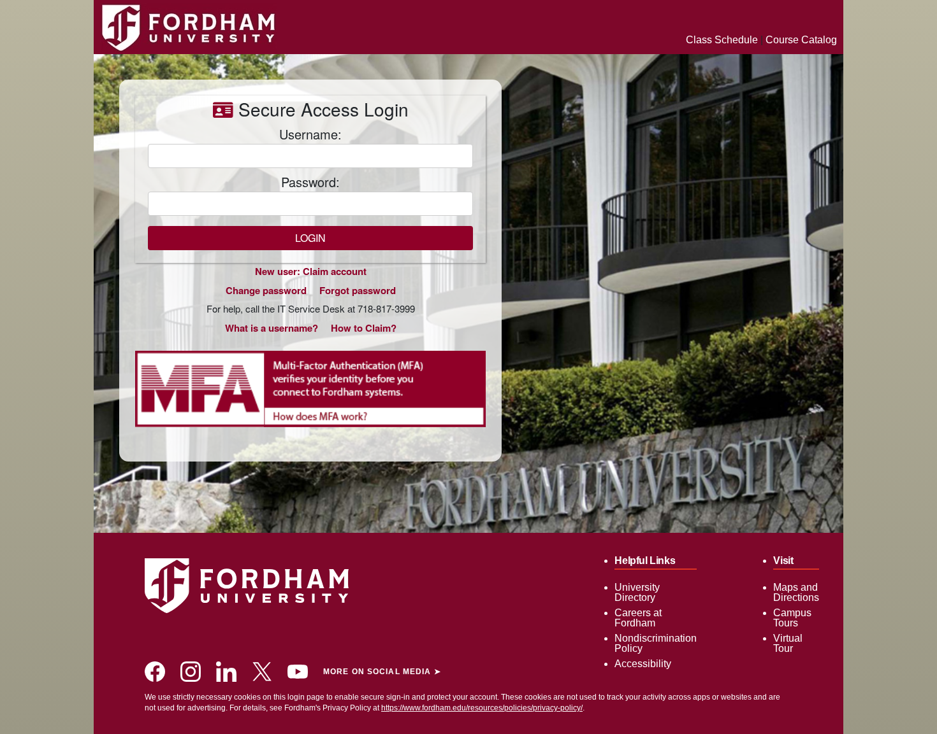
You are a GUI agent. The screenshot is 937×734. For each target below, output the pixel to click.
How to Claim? (363, 328)
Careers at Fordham (638, 617)
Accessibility (642, 663)
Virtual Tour (788, 643)
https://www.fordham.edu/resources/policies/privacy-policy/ (482, 707)
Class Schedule (722, 39)
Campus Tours (792, 617)
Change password (266, 290)
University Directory (637, 592)
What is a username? (271, 328)
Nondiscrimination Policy (655, 643)
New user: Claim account (311, 271)
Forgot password (357, 290)
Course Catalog (801, 39)
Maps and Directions (796, 592)
